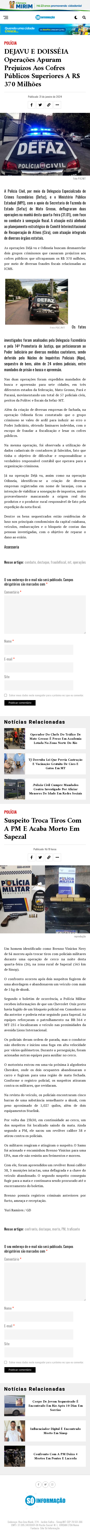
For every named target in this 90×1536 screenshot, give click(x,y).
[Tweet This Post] (40, 105)
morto (56, 1229)
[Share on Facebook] (31, 105)
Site (6, 677)
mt (69, 562)
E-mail (9, 659)
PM (64, 1229)
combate (30, 562)
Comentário (12, 592)
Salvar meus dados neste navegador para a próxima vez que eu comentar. (46, 695)
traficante (73, 1229)
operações (79, 562)
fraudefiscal (58, 562)
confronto (31, 1229)
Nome (9, 641)
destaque (43, 562)
